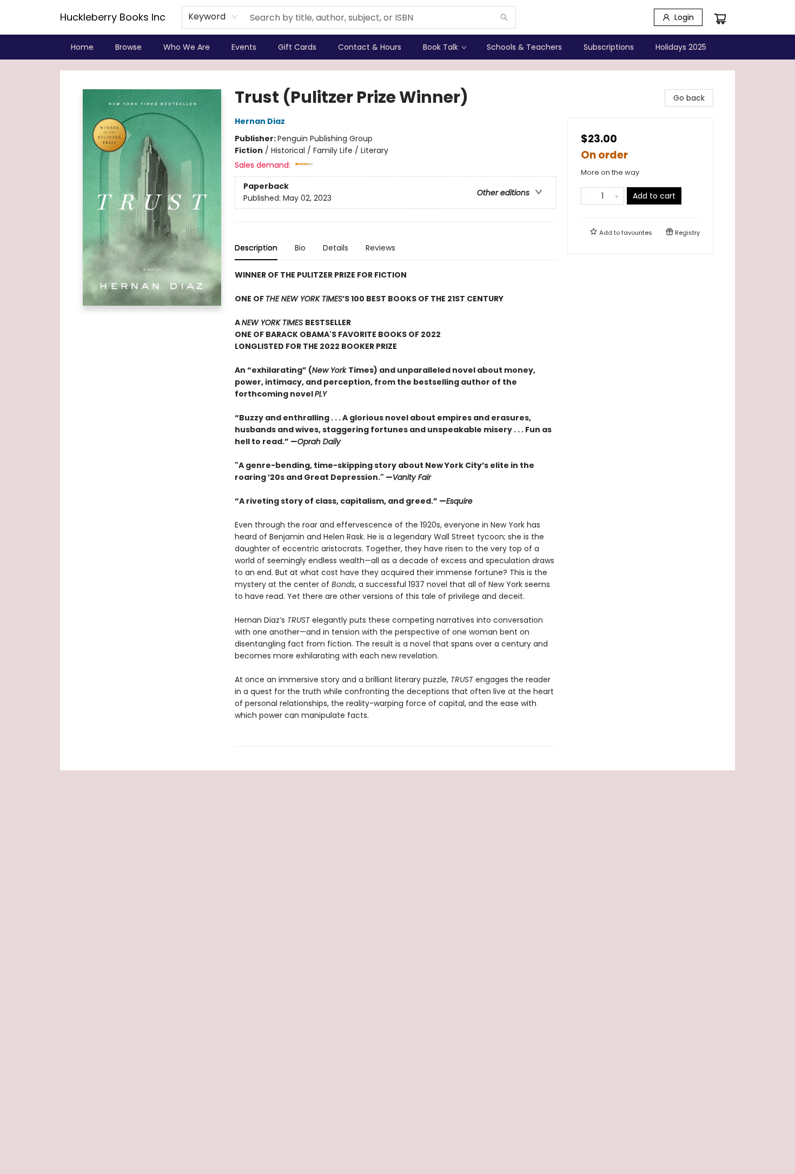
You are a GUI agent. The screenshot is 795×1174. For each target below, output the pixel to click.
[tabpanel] (395, 508)
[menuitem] (82, 47)
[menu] (397, 47)
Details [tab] (335, 247)
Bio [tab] (300, 247)
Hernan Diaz (260, 121)
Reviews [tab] (380, 247)
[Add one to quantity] (617, 196)
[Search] (504, 17)
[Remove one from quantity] (588, 196)
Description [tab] (256, 247)
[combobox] (213, 16)
